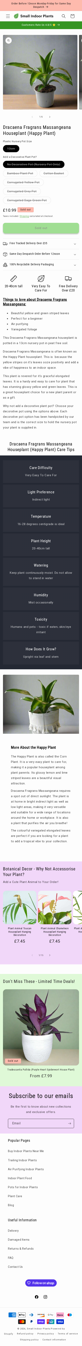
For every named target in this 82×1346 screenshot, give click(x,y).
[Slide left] (32, 117)
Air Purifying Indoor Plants (26, 1169)
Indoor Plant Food (20, 1178)
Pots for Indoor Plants (23, 1187)
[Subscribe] (69, 1123)
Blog (11, 1205)
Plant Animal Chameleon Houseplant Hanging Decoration (55, 932)
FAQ (11, 1257)
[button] (8, 16)
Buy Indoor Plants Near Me (26, 1151)
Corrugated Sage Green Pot (29, 201)
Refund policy (25, 1333)
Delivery (13, 1230)
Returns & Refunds (21, 1248)
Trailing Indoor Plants (22, 1160)
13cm (13, 149)
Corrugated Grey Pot (24, 192)
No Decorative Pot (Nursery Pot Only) (35, 165)
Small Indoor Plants (38, 1328)
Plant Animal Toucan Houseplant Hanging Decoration (19, 932)
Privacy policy (45, 1333)
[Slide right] (49, 117)
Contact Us (15, 1266)
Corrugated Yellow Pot (25, 183)
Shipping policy (29, 1339)
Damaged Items (19, 1239)
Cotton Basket (56, 174)
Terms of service (68, 1333)
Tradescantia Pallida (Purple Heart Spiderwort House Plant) (41, 1069)
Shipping (24, 216)
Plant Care (15, 1196)
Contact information (54, 1339)
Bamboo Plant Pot (22, 174)
